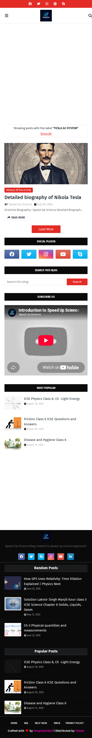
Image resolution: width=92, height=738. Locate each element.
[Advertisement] (46, 72)
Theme (79, 730)
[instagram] (46, 4)
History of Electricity (18, 190)
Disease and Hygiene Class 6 (45, 440)
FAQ (26, 723)
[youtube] (63, 254)
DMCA (57, 723)
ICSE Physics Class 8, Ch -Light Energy (52, 399)
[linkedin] (70, 556)
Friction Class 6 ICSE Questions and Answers (50, 421)
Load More (46, 229)
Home (14, 723)
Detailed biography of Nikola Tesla (42, 197)
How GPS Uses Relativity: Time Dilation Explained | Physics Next (53, 581)
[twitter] (38, 4)
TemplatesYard (43, 730)
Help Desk (41, 723)
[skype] (63, 4)
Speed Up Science (20, 204)
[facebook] (30, 4)
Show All (46, 133)
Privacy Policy (75, 723)
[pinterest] (55, 4)
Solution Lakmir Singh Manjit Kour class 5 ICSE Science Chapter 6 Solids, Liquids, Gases (55, 605)
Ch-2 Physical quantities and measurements (45, 628)
